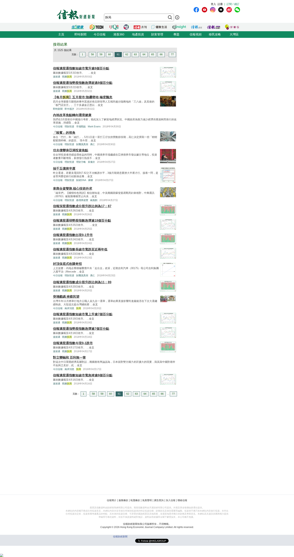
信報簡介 (111, 500)
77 (172, 54)
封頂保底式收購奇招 (67, 263)
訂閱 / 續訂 (233, 4)
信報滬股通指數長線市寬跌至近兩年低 (80, 249)
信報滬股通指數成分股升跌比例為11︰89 (82, 282)
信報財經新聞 (120, 536)
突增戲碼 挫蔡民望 (66, 296)
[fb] (196, 9)
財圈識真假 (82, 144)
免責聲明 (147, 500)
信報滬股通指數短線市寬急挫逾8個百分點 (82, 375)
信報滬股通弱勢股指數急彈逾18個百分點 (82, 220)
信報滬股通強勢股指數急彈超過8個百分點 (82, 82)
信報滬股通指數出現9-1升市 (73, 235)
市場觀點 (81, 126)
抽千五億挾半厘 (64, 168)
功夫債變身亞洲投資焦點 (70, 150)
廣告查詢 (159, 500)
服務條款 (123, 500)
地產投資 (138, 34)
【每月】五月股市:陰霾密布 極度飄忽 (82, 97)
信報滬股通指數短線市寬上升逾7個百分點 (82, 314)
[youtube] (204, 9)
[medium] (221, 9)
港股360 (118, 34)
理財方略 (81, 162)
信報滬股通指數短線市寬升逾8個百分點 (81, 68)
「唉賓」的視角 (64, 132)
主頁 (61, 34)
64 (144, 54)
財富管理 (157, 34)
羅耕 (90, 180)
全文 (93, 72)
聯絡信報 (182, 500)
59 (101, 54)
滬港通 (56, 76)
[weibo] (229, 9)
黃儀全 (91, 162)
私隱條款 (135, 500)
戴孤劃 (93, 200)
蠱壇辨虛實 (82, 200)
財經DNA (81, 180)
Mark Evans (94, 126)
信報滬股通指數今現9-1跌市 (73, 343)
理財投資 (69, 126)
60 (109, 54)
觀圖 (67, 76)
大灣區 (234, 34)
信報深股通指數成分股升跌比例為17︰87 (82, 206)
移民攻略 (215, 34)
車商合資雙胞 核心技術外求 (72, 188)
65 (152, 54)
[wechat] (237, 9)
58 (92, 54)
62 (126, 54)
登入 (213, 4)
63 (135, 54)
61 (118, 54)
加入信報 (170, 500)
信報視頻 (196, 34)
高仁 (92, 144)
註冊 (220, 4)
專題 (176, 34)
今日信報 (100, 34)
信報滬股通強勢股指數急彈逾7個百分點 (81, 328)
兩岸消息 (69, 308)
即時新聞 (80, 34)
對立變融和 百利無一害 (69, 357)
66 (161, 54)
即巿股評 (69, 109)
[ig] (212, 9)
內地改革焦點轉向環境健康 (72, 115)
